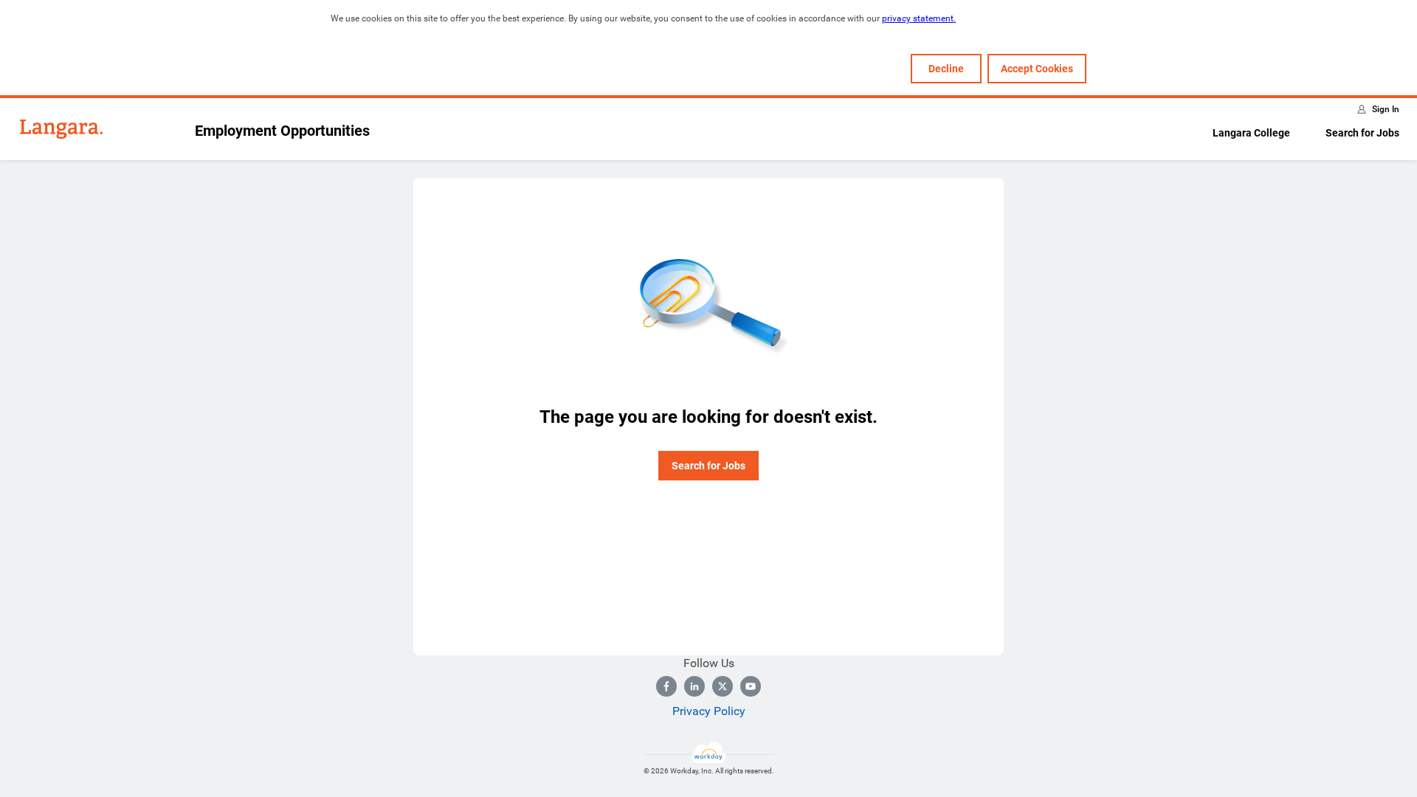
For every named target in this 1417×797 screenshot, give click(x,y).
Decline (946, 69)
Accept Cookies (1037, 69)
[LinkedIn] (694, 686)
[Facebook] (666, 686)
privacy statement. (919, 18)
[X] (722, 686)
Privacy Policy (708, 711)
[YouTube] (750, 686)
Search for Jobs (1362, 133)
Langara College (1251, 133)
